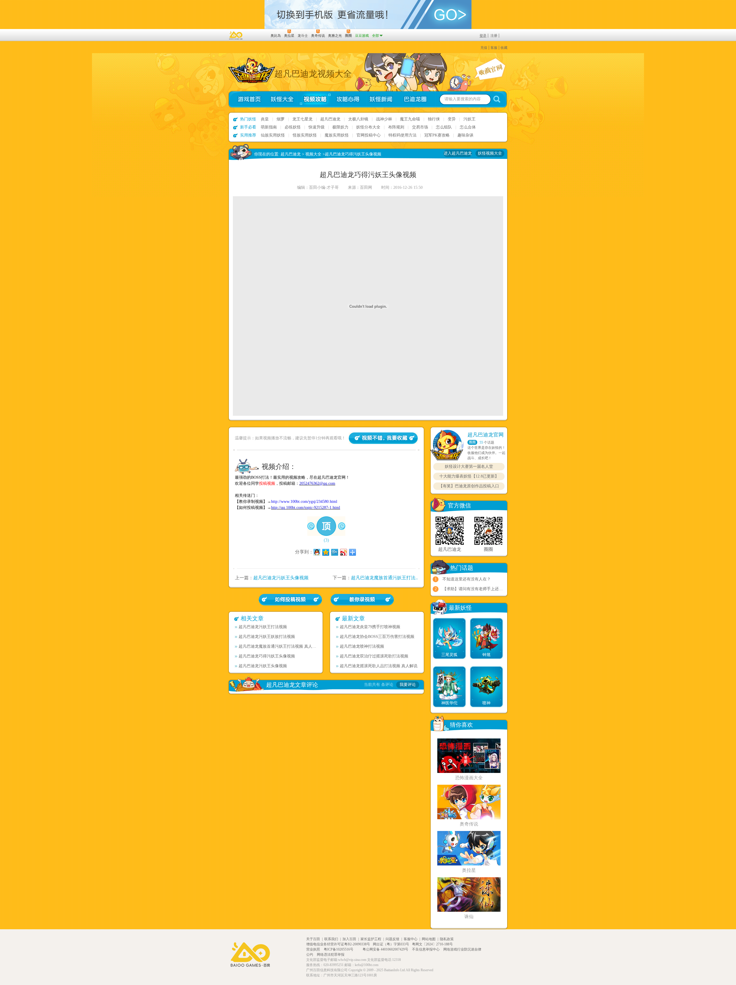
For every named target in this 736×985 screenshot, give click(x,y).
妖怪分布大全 (368, 127)
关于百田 (313, 939)
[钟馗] (486, 624)
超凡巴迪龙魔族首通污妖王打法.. (384, 577)
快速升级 (316, 127)
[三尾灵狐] (449, 624)
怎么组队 (444, 127)
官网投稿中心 (368, 135)
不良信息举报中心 (426, 949)
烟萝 (281, 119)
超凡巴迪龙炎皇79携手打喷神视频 (370, 627)
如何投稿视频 (362, 599)
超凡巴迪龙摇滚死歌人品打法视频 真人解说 (378, 666)
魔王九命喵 (410, 119)
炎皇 (265, 119)
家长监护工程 (371, 939)
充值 (483, 48)
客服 (493, 48)
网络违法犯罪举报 (330, 955)
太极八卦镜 (358, 119)
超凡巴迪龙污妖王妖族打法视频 (267, 636)
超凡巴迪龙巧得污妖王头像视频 (267, 656)
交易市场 (420, 127)
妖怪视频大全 (490, 153)
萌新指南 (269, 127)
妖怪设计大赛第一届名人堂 (469, 466)
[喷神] (486, 673)
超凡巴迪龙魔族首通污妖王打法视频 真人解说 (278, 646)
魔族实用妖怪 (337, 135)
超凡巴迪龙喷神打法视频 (362, 646)
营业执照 (313, 949)
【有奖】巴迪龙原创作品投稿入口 (469, 486)
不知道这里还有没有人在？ (466, 579)
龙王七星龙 (302, 119)
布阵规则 (396, 127)
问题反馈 (392, 939)
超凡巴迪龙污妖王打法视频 (263, 627)
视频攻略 (314, 99)
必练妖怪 (293, 127)
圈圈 (472, 442)
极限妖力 (340, 127)
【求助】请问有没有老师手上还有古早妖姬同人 (484, 589)
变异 (452, 119)
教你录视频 (290, 599)
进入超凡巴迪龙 (458, 153)
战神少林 (384, 119)
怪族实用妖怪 (305, 135)
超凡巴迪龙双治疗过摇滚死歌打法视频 (374, 656)
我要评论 (408, 684)
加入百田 (349, 939)
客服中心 (410, 939)
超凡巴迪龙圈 (417, 99)
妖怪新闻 (381, 99)
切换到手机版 (367, 14)
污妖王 (469, 119)
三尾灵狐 (449, 655)
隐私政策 (447, 939)
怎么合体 (468, 127)
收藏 (504, 48)
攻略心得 (348, 99)
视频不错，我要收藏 (383, 438)
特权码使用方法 (402, 135)
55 (481, 442)
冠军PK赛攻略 (437, 135)
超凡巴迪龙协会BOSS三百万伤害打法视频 (377, 636)
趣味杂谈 (465, 135)
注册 (493, 36)
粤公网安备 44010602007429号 (385, 949)
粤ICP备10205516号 (339, 949)
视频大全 (313, 154)
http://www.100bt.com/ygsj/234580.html (304, 501)
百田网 (258, 35)
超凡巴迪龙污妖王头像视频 (280, 577)
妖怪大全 (281, 99)
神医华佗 (449, 703)
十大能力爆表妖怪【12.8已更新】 (469, 476)
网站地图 (429, 939)
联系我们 (331, 939)
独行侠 (434, 119)
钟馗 (486, 655)
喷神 (486, 703)
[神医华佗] (449, 673)
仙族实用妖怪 (273, 135)
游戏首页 (246, 99)
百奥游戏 (236, 35)
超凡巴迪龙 (330, 119)
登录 (483, 36)
